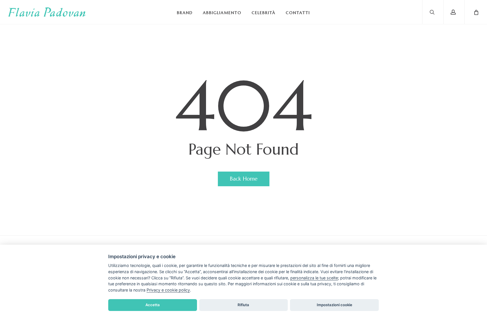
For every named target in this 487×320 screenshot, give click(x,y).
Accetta (152, 305)
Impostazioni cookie (334, 305)
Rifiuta (243, 305)
